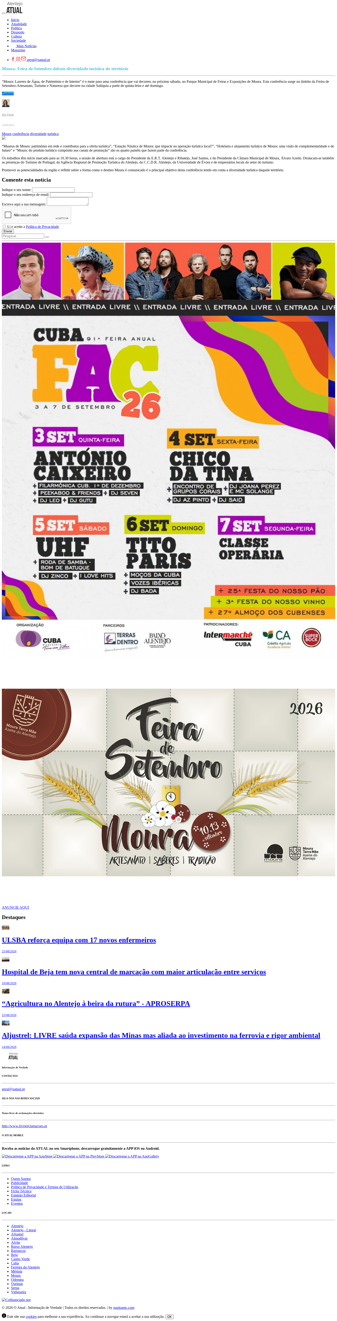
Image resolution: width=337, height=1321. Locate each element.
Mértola (16, 1271)
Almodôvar (19, 1238)
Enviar (8, 231)
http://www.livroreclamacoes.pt (24, 1126)
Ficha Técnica (21, 1191)
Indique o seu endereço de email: (25, 195)
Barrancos (18, 1251)
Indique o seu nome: (16, 190)
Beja (14, 1255)
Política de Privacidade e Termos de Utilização (44, 1187)
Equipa (16, 1199)
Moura (6, 134)
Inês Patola (8, 114)
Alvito (15, 1242)
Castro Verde (20, 1259)
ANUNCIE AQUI (15, 907)
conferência (20, 134)
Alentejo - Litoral (23, 1230)
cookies (31, 1316)
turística (53, 134)
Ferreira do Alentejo (25, 1267)
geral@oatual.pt (38, 60)
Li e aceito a (32, 227)
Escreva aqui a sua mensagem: (24, 204)
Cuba (15, 1263)
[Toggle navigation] (4, 13)
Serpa (15, 1288)
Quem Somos (21, 1179)
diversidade (38, 134)
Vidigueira (18, 1292)
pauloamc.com (123, 1308)
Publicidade (19, 1183)
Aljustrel (17, 1234)
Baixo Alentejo (22, 1247)
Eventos (17, 1203)
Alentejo (17, 1226)
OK (169, 1316)
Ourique (17, 1284)
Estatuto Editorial (23, 1195)
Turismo (8, 93)
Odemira (17, 1280)
